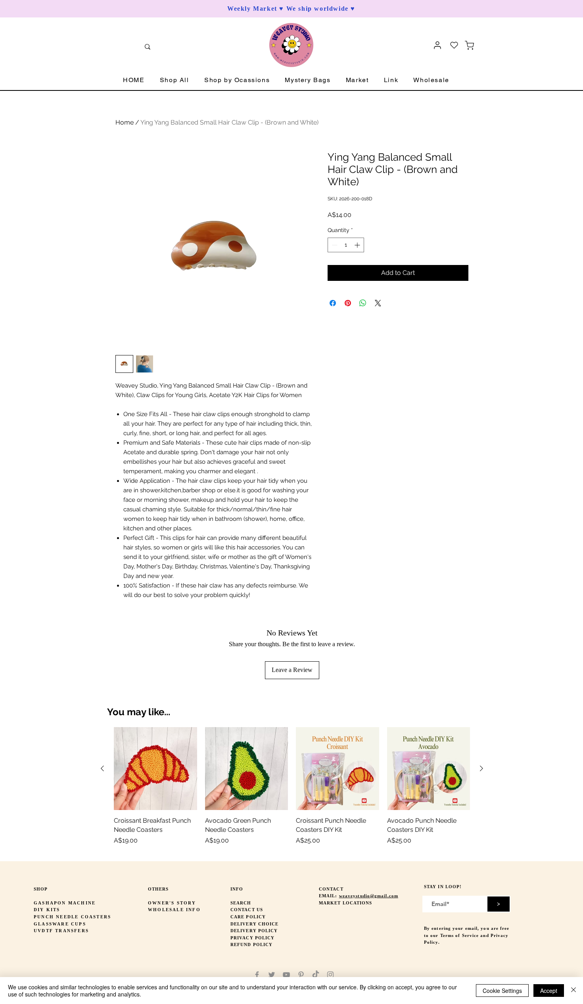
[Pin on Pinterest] (348, 303)
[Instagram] (330, 974)
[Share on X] (378, 303)
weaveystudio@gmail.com (368, 895)
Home (124, 122)
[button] (174, 80)
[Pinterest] (301, 974)
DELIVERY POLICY (254, 930)
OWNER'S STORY (172, 902)
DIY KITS (47, 909)
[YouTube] (286, 974)
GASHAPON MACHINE (65, 902)
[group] (292, 791)
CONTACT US (246, 909)
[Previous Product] (102, 768)
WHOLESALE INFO (174, 909)
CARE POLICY (248, 916)
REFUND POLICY (251, 944)
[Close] (573, 990)
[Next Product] (481, 768)
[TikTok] (315, 974)
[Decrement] (334, 245)
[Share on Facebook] (333, 303)
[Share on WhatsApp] (363, 303)
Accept (548, 990)
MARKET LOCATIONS (345, 902)
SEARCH (240, 902)
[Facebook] (257, 974)
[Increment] (358, 245)
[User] (437, 45)
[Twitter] (271, 974)
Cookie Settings (502, 990)
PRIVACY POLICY (252, 937)
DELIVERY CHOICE (254, 923)
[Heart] (454, 45)
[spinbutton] (346, 245)
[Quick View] (155, 768)
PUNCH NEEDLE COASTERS (72, 916)
